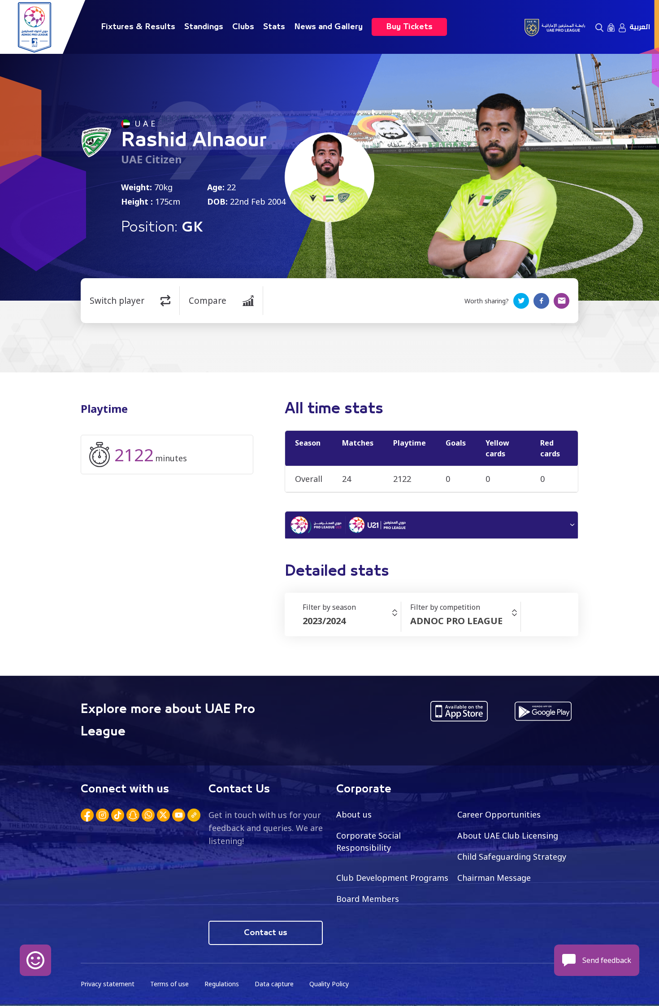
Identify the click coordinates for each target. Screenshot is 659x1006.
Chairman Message (494, 877)
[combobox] (352, 621)
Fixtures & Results (138, 27)
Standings (203, 27)
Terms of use (169, 984)
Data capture (274, 984)
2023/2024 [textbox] (324, 621)
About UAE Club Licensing (507, 835)
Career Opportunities (499, 814)
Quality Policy (329, 984)
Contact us (265, 932)
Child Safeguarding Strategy (511, 856)
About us (354, 814)
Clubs (243, 27)
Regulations (221, 984)
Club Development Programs (392, 877)
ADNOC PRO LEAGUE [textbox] (456, 621)
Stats (274, 27)
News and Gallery (328, 27)
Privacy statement (107, 984)
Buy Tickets (409, 27)
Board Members (367, 898)
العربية (639, 27)
